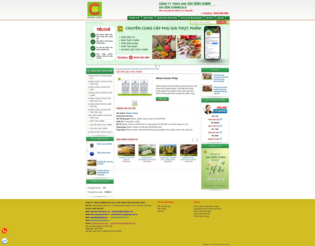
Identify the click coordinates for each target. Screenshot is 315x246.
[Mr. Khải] (221, 139)
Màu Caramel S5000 (104, 144)
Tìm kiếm (221, 22)
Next (197, 140)
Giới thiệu (148, 18)
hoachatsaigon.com (102, 211)
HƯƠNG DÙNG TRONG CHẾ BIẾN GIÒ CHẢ (99, 99)
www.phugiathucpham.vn (100, 220)
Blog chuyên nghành (191, 18)
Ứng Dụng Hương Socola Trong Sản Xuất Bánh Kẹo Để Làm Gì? (220, 90)
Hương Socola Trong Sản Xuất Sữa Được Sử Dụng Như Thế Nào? (221, 78)
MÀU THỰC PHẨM (97, 121)
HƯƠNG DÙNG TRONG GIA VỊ (100, 132)
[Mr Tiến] (221, 132)
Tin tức (209, 18)
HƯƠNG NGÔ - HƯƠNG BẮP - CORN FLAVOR (168, 159)
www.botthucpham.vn (99, 217)
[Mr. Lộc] (221, 119)
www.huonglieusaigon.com (122, 211)
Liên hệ (220, 18)
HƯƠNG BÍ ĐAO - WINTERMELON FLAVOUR (103, 173)
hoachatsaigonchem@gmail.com (122, 223)
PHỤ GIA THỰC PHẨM (98, 128)
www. (92, 211)
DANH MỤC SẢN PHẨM (167, 18)
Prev (193, 140)
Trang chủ (134, 18)
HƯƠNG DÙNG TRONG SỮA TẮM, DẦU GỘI (99, 111)
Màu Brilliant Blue (104, 153)
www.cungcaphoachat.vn (100, 214)
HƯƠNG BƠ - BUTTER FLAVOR (126, 159)
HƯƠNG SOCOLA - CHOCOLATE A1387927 (189, 159)
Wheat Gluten (132, 113)
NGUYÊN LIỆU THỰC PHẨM (101, 124)
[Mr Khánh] (221, 126)
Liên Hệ (162, 98)
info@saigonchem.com (99, 223)
